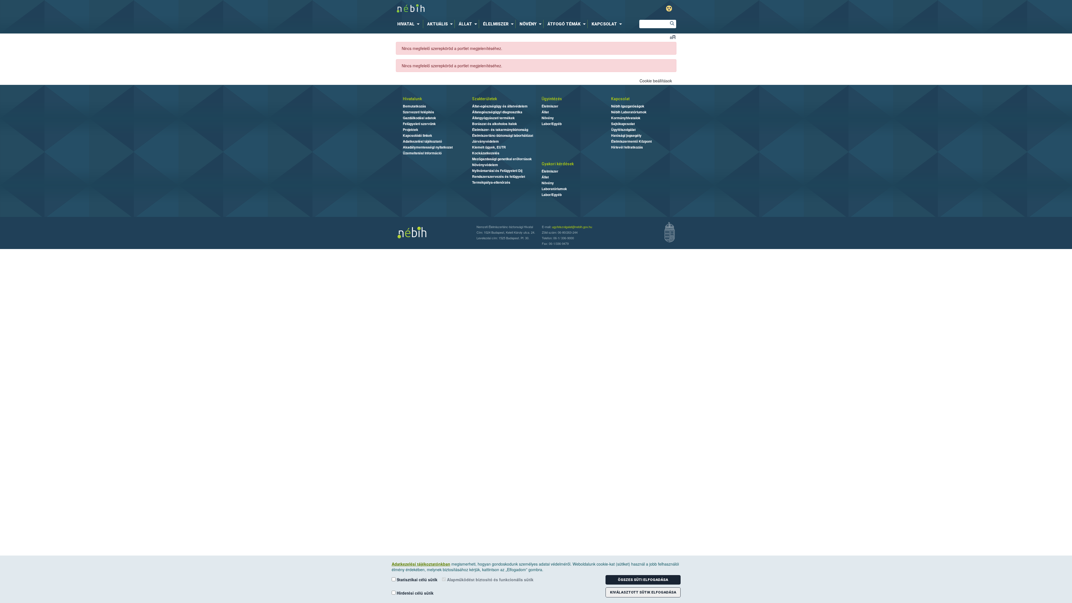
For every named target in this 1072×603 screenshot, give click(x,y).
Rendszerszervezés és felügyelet (498, 176)
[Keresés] (672, 24)
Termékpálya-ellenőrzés (491, 182)
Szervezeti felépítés (418, 111)
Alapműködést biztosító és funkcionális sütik (489, 579)
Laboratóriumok (554, 188)
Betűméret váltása (672, 37)
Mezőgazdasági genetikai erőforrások (502, 158)
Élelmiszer (550, 106)
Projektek (410, 129)
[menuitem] (409, 24)
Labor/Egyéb (552, 123)
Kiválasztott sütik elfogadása (643, 592)
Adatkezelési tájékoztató (422, 141)
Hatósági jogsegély (626, 135)
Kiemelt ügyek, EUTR (489, 147)
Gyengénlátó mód (669, 8)
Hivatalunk (412, 99)
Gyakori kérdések (558, 164)
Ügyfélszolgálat (623, 129)
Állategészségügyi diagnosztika (497, 111)
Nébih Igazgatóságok (627, 106)
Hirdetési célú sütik (415, 593)
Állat (545, 111)
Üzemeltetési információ (422, 152)
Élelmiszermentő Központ (631, 141)
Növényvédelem (485, 164)
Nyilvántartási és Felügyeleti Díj (497, 170)
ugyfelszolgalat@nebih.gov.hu (572, 226)
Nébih (478, 9)
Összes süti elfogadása (643, 580)
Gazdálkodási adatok (419, 117)
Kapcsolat (620, 99)
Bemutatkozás (414, 106)
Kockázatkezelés (485, 152)
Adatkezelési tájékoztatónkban (421, 564)
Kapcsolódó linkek (417, 135)
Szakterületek (484, 99)
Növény (548, 117)
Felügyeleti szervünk (419, 123)
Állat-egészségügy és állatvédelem (500, 106)
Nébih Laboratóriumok (629, 111)
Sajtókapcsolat (623, 123)
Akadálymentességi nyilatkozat (428, 147)
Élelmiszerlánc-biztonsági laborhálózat (502, 135)
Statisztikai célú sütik (416, 579)
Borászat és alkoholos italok (494, 123)
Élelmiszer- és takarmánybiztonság (500, 129)
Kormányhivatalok (625, 117)
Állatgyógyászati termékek (493, 117)
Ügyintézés (552, 99)
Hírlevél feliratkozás (627, 147)
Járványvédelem (485, 141)
